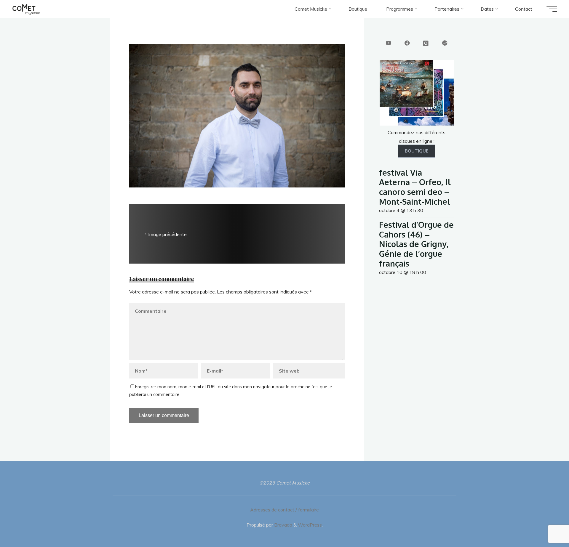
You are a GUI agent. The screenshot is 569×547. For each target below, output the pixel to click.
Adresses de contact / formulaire (284, 510)
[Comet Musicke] (26, 9)
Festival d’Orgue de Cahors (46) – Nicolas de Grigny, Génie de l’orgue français (416, 243)
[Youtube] (388, 43)
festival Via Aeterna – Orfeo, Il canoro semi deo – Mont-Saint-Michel (415, 186)
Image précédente (167, 234)
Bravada (282, 525)
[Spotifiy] (445, 43)
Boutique (417, 151)
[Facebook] (407, 43)
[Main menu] (551, 9)
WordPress (310, 525)
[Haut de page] (546, 524)
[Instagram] (426, 43)
